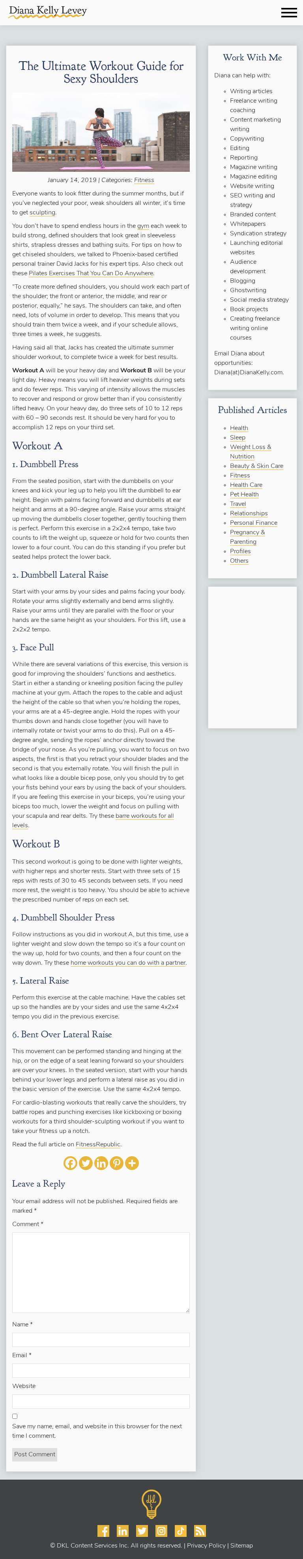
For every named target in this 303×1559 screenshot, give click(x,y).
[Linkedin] (101, 1163)
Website (24, 1386)
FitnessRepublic (98, 1145)
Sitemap (241, 1546)
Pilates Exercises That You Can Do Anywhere (91, 273)
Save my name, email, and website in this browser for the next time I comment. (97, 1431)
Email (22, 1355)
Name (22, 1325)
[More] (132, 1163)
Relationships (249, 514)
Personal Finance (253, 523)
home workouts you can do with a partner (128, 963)
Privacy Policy (206, 1546)
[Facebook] (70, 1163)
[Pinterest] (116, 1163)
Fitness (144, 180)
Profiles (240, 551)
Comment (27, 1224)
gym (143, 226)
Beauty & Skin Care (256, 466)
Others (239, 561)
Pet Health (244, 495)
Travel (238, 504)
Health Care (246, 485)
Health (239, 428)
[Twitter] (86, 1163)
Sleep (237, 438)
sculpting (42, 213)
